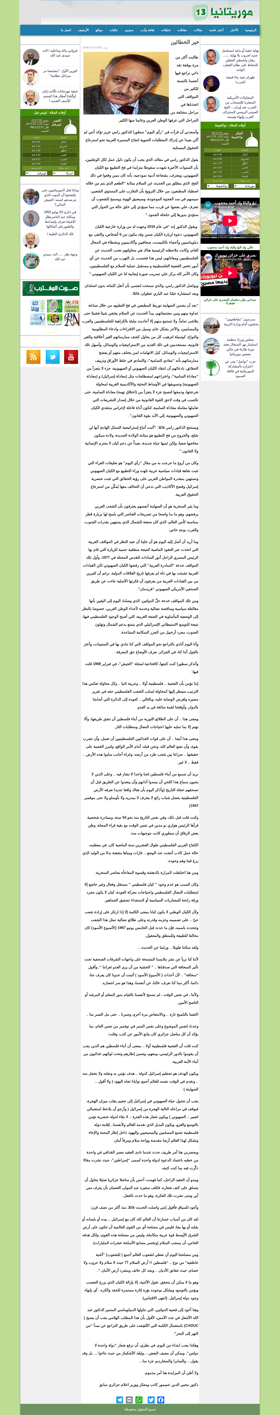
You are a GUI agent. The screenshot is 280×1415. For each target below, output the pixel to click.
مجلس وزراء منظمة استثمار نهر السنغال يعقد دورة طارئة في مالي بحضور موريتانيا (240, 347)
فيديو (230, 195)
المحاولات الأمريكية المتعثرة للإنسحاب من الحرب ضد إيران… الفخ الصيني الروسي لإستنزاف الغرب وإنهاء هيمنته (240, 107)
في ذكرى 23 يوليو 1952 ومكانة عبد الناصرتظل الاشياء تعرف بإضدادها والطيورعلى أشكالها (60, 219)
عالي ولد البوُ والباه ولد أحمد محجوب (230, 247)
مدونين (129, 30)
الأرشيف (83, 30)
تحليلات (166, 30)
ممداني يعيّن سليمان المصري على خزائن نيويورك (230, 301)
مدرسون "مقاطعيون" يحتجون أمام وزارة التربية (240, 321)
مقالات (198, 30)
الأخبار (234, 30)
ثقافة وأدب (147, 30)
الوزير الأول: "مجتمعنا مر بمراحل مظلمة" (60, 73)
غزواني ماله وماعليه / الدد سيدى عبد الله (60, 53)
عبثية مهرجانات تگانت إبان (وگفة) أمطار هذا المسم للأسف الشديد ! (60, 96)
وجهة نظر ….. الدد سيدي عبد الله (60, 256)
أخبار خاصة (216, 30)
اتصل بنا (66, 30)
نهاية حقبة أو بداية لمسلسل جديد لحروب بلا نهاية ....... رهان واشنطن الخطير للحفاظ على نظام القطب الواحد (240, 60)
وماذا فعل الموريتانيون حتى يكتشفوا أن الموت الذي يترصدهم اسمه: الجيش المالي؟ (60, 197)
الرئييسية (250, 30)
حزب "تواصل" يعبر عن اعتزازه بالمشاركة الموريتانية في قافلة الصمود (240, 369)
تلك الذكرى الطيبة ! (60, 234)
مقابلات (182, 30)
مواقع (99, 30)
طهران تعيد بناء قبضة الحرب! (240, 79)
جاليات (114, 30)
